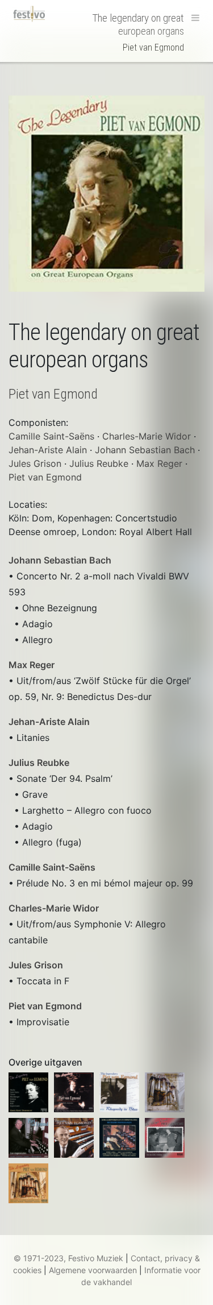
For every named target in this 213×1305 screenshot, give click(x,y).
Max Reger (32, 664)
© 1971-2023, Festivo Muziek (68, 1258)
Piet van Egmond (45, 1006)
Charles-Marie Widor (54, 908)
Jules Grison (36, 965)
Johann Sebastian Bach (60, 560)
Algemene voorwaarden (93, 1270)
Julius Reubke (39, 762)
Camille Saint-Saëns (52, 867)
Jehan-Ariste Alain (49, 721)
